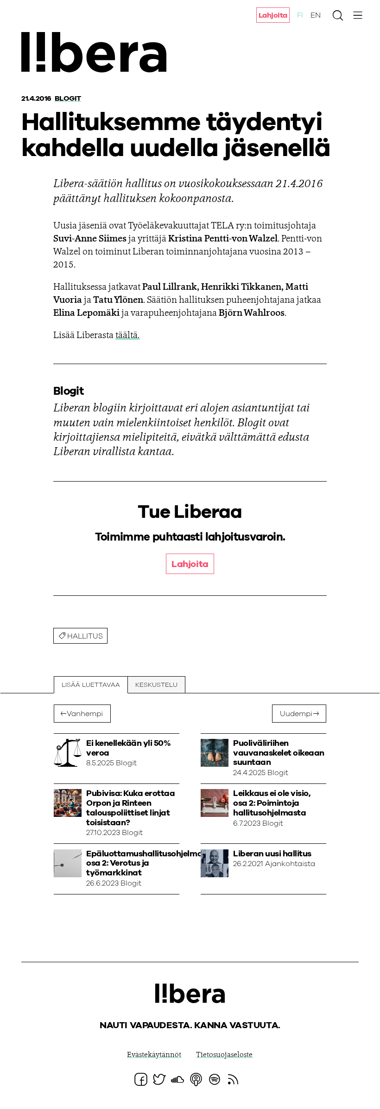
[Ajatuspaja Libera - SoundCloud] (177, 1079)
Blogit (68, 98)
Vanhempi (85, 714)
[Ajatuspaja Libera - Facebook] (140, 1079)
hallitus (85, 636)
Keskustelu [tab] (156, 685)
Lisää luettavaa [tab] (91, 685)
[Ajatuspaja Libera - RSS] (233, 1079)
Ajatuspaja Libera (96, 52)
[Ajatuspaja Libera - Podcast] (196, 1079)
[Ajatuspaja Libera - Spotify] (214, 1079)
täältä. (127, 335)
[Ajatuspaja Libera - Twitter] (159, 1079)
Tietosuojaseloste (224, 1055)
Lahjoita (273, 15)
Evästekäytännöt (154, 1055)
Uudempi (296, 714)
